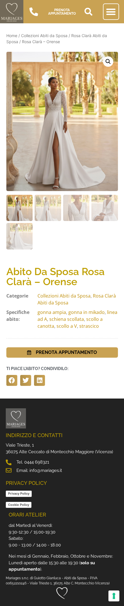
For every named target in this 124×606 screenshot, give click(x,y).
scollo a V (67, 326)
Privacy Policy (18, 493)
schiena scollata (66, 319)
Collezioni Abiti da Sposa (44, 35)
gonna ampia (51, 312)
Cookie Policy (18, 505)
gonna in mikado (86, 312)
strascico (89, 326)
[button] (88, 12)
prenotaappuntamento (62, 12)
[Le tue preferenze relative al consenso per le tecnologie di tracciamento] (113, 595)
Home (11, 35)
